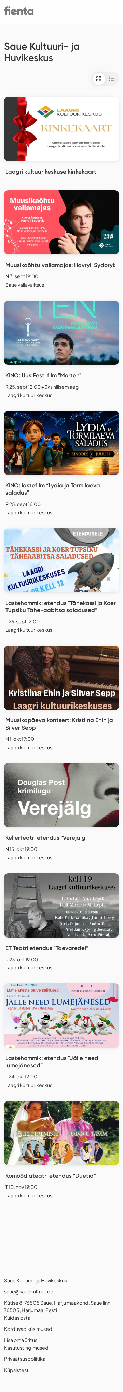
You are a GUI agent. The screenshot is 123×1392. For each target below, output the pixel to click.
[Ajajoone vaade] (112, 79)
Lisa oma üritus (20, 1340)
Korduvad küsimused (28, 1329)
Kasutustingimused (26, 1347)
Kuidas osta (17, 1318)
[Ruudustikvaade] (99, 79)
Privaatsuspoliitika (24, 1359)
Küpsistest (16, 1370)
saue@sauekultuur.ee (28, 1291)
